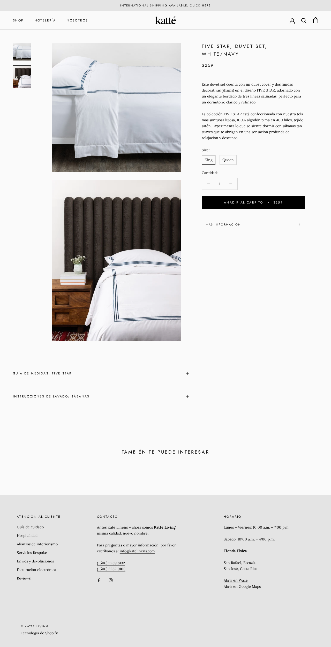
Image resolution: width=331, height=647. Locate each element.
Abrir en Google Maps (242, 586)
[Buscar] (304, 20)
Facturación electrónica (36, 569)
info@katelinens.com (137, 551)
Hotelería (45, 20)
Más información (223, 224)
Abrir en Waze (236, 580)
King (209, 159)
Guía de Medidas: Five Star (42, 373)
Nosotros (77, 20)
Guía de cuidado (30, 527)
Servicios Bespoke (32, 552)
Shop (18, 20)
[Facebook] (99, 580)
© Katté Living (35, 626)
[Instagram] (110, 580)
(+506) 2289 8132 (111, 563)
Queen (228, 159)
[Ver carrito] (315, 20)
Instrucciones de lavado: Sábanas (51, 396)
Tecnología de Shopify (39, 633)
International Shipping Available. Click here (165, 5)
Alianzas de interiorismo (37, 544)
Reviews (24, 578)
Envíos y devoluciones (35, 561)
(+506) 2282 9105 (111, 569)
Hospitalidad (27, 535)
